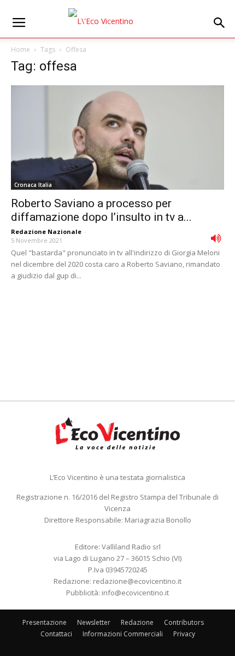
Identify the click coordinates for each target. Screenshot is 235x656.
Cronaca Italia (33, 185)
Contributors (184, 622)
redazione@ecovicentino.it (137, 581)
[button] (219, 23)
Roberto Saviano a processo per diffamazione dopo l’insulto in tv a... (101, 210)
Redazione (137, 622)
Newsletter (93, 622)
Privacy (184, 634)
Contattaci (56, 634)
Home (20, 49)
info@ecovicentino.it (135, 593)
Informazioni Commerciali (123, 634)
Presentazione (44, 622)
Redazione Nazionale (46, 231)
